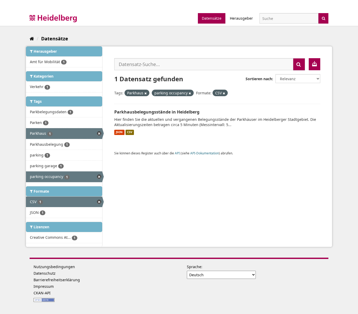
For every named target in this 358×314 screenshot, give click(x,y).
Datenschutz (45, 273)
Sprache (194, 266)
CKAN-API (42, 292)
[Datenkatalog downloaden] (314, 64)
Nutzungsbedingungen (54, 266)
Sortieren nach (259, 78)
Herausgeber (241, 18)
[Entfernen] (145, 93)
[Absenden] (323, 18)
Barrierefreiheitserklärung (57, 279)
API (177, 153)
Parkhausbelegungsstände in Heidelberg (156, 112)
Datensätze (211, 18)
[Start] (32, 38)
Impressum (44, 286)
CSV (129, 132)
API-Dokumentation (204, 153)
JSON (119, 132)
